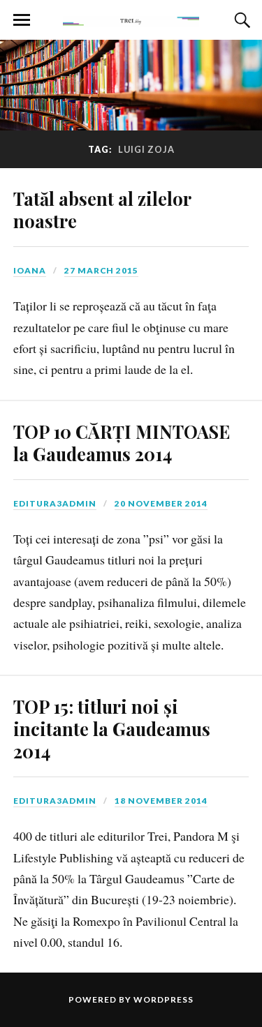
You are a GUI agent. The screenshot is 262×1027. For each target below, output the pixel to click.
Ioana (29, 270)
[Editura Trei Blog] (131, 19)
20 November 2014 (161, 503)
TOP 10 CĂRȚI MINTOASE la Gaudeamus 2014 (121, 442)
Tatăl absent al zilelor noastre (102, 209)
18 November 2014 (161, 800)
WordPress (163, 999)
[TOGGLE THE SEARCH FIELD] (240, 20)
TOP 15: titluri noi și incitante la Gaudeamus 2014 (111, 728)
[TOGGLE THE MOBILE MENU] (21, 20)
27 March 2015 (101, 270)
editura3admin (54, 503)
